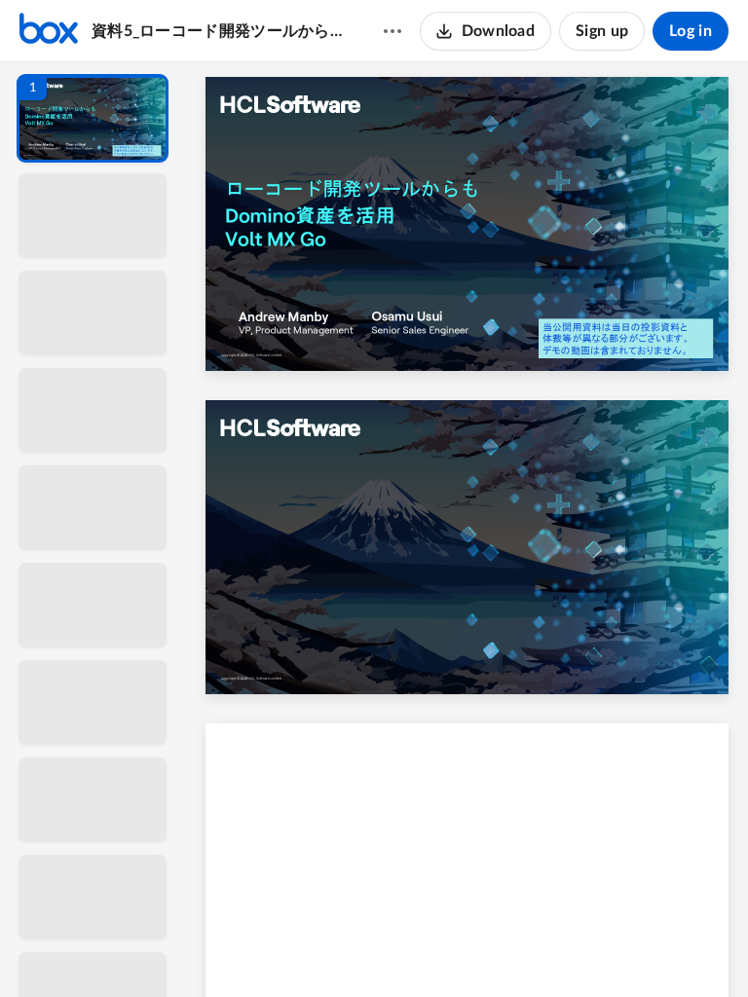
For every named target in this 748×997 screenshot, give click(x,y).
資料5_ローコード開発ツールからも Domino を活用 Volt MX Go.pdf (219, 31)
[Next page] (428, 949)
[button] (92, 118)
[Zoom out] (469, 949)
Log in (690, 31)
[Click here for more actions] (392, 31)
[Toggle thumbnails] (288, 949)
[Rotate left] (574, 949)
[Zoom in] (535, 949)
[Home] (48, 31)
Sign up (602, 31)
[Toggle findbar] (323, 949)
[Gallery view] (611, 949)
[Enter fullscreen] (646, 949)
